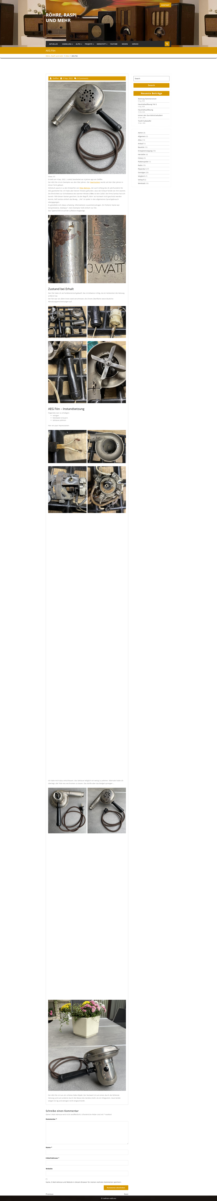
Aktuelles (53, 44)
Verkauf (141, 180)
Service (135, 44)
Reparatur (142, 169)
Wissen (125, 44)
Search (151, 85)
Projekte (88, 44)
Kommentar (51, 1119)
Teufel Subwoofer (144, 121)
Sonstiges (141, 172)
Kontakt (165, 5)
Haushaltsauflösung (145, 110)
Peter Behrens (85, 188)
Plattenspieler (143, 162)
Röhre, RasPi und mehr (61, 17)
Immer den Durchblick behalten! (150, 115)
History (140, 158)
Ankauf (140, 144)
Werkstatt (101, 44)
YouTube (113, 44)
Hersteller (141, 154)
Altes (78, 44)
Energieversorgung (145, 151)
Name (49, 1147)
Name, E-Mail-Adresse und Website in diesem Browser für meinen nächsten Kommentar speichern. (83, 1182)
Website (49, 1169)
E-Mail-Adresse (52, 1158)
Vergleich (141, 176)
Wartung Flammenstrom (147, 99)
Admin (140, 133)
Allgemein (142, 136)
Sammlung (66, 44)
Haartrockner (95, 182)
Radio (140, 165)
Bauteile (141, 147)
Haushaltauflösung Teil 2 (147, 104)
